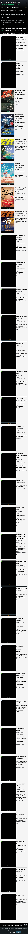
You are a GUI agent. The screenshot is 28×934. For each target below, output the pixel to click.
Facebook (16, 925)
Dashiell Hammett (22, 592)
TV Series (17, 571)
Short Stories (23, 246)
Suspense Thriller (19, 630)
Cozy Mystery (22, 797)
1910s (9, 30)
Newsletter (10, 925)
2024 (18, 27)
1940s (24, 28)
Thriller (17, 48)
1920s (6, 30)
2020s (21, 27)
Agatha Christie (21, 42)
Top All (25, 33)
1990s (6, 28)
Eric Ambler (20, 626)
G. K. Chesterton (21, 791)
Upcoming (19, 33)
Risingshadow (10, 3)
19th (13, 30)
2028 (5, 27)
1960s (17, 28)
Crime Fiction (22, 47)
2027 (8, 27)
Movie (16, 98)
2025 (15, 27)
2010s (25, 27)
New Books (12, 33)
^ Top (25, 924)
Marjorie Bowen (21, 873)
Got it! (18, 932)
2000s (2, 28)
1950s (20, 28)
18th (16, 30)
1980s (9, 28)
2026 (11, 27)
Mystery (5, 33)
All (21, 30)
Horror (21, 45)
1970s (13, 28)
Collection (22, 518)
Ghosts (17, 73)
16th (19, 30)
